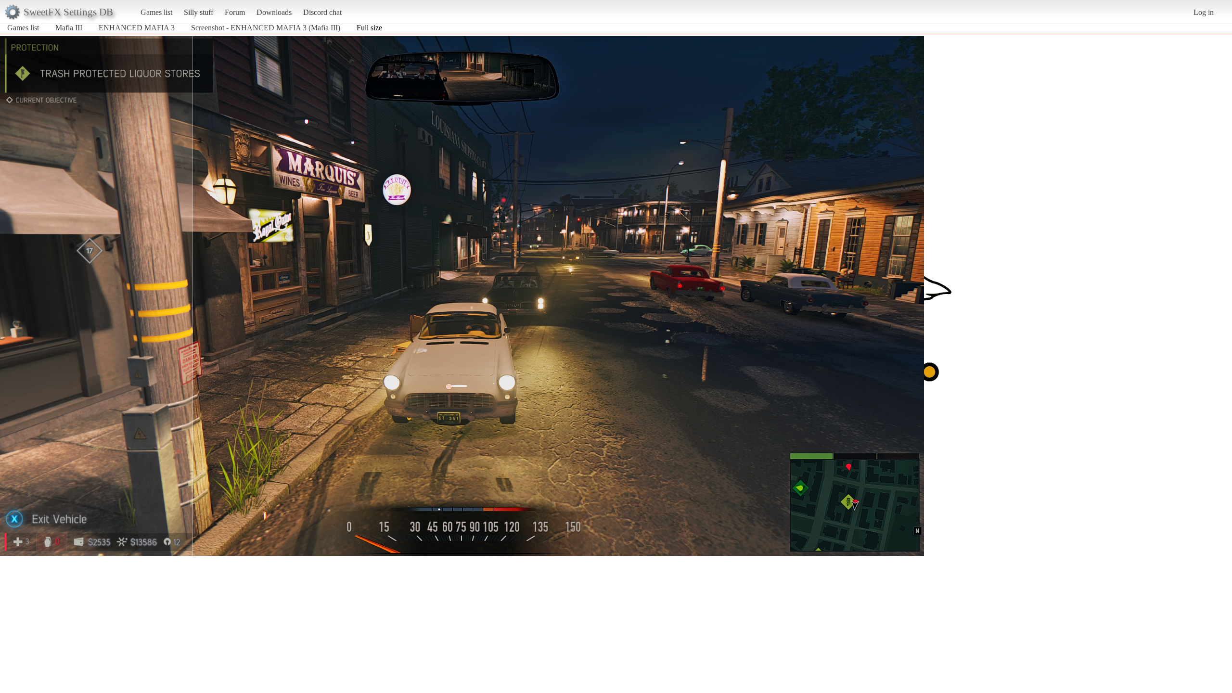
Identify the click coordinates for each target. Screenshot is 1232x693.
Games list (156, 12)
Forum (235, 12)
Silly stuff (198, 12)
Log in (1204, 12)
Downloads (274, 12)
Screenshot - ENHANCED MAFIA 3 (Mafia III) (265, 28)
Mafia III (68, 28)
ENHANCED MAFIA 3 (137, 28)
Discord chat (322, 12)
